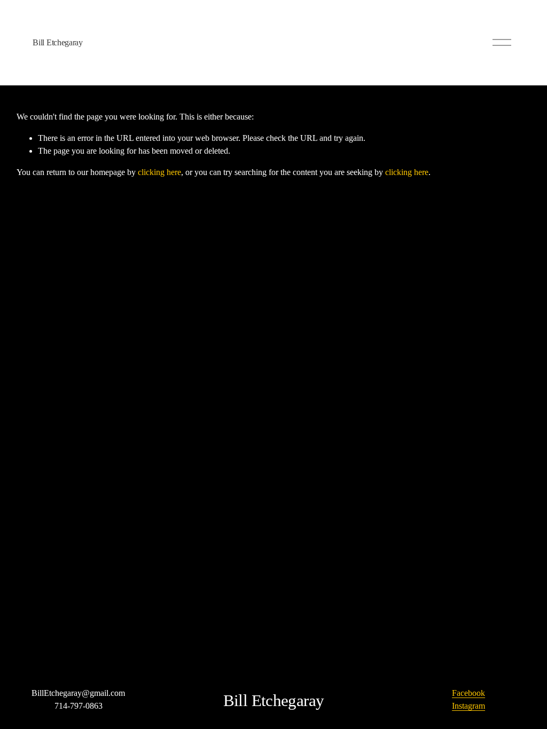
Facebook (468, 693)
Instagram (468, 705)
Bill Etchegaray (57, 42)
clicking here (159, 172)
